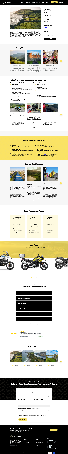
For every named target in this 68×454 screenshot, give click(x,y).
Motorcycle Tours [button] (27, 2)
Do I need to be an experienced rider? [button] (24, 298)
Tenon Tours (44, 154)
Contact (47, 2)
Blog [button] (39, 2)
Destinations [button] (21, 2)
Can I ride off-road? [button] (21, 308)
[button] (61, 61)
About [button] (43, 2)
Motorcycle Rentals (35, 2)
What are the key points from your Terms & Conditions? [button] (27, 318)
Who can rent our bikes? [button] (22, 303)
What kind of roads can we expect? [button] (24, 293)
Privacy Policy (29, 417)
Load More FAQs (34, 323)
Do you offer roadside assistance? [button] (24, 313)
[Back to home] (8, 2)
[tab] (32, 127)
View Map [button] (45, 27)
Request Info (54, 2)
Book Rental (61, 2)
